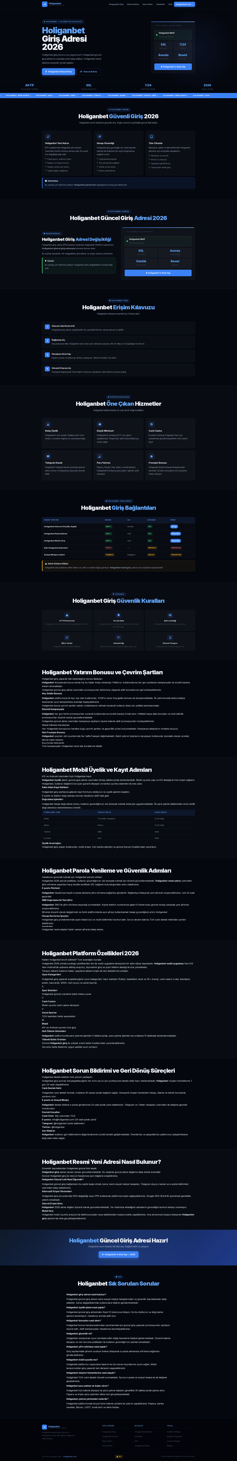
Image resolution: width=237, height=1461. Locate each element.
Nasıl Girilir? (107, 1441)
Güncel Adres (133, 4)
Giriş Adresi (107, 1446)
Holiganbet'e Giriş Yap (174, 67)
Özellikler (160, 4)
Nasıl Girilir (148, 4)
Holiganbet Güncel (110, 1436)
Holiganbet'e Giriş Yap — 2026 (120, 1254)
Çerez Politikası (173, 1441)
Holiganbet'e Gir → (184, 4)
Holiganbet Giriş (116, 4)
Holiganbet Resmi (142, 1446)
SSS (170, 4)
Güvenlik (138, 1436)
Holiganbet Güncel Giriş (60, 71)
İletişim (170, 1446)
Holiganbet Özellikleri (144, 1432)
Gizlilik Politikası (173, 1432)
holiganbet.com (70, 1456)
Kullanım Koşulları (174, 1436)
